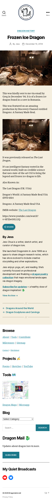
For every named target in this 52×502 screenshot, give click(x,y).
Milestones (8, 342)
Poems (6, 366)
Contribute (25, 337)
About (6, 337)
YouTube (28, 366)
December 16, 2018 (34, 44)
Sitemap (21, 342)
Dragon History (26, 31)
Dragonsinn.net (15, 493)
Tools (14, 337)
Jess (18, 44)
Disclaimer (15, 350)
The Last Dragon (27, 210)
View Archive (10, 295)
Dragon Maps (10, 404)
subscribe (11, 455)
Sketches (16, 366)
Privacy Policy (8, 497)
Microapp (24, 404)
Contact (6, 350)
